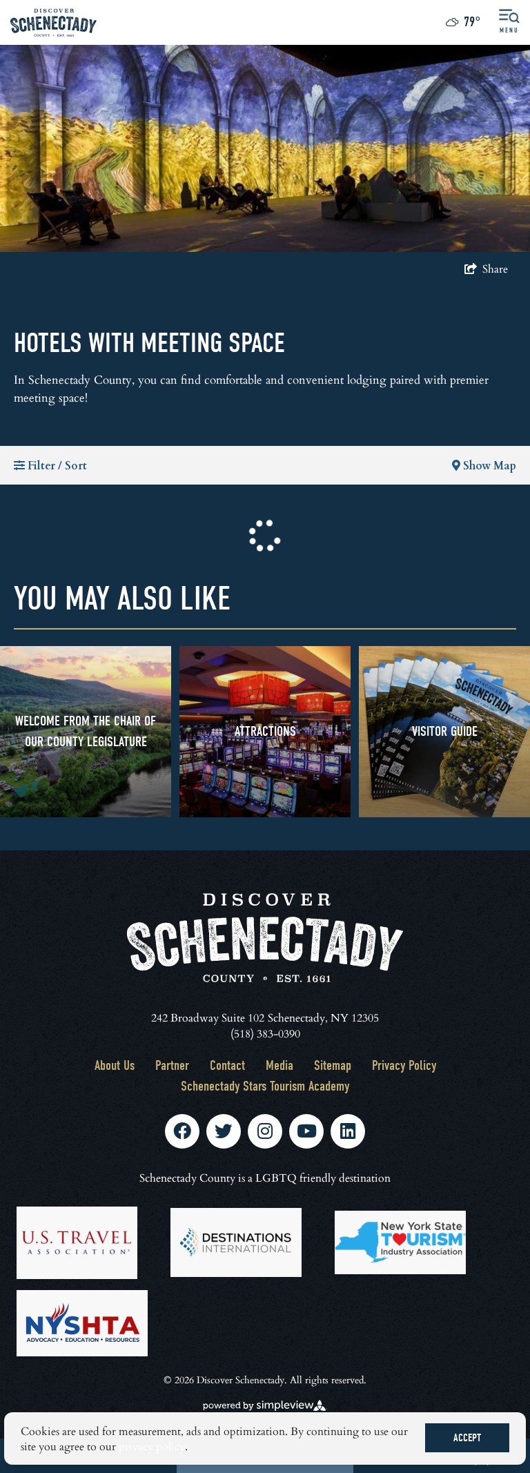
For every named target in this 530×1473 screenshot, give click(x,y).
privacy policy (152, 1446)
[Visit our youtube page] (307, 1131)
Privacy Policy (404, 1065)
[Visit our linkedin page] (347, 1131)
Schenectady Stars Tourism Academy (265, 1086)
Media (279, 1065)
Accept (467, 1438)
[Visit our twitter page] (224, 1131)
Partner (172, 1065)
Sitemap (332, 1065)
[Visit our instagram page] (265, 1131)
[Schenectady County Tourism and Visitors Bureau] (53, 22)
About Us (115, 1065)
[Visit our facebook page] (182, 1131)
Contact (227, 1065)
